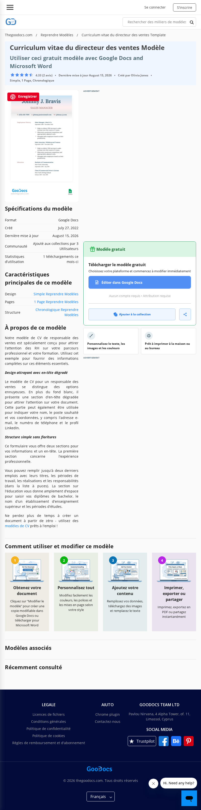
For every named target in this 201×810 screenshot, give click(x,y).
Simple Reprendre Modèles (56, 294)
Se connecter (155, 7)
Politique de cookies (48, 735)
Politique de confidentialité (48, 728)
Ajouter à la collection (135, 314)
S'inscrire (184, 7)
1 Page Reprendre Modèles (56, 301)
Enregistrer (27, 96)
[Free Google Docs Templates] (11, 22)
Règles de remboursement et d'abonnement (48, 742)
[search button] (191, 22)
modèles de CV (17, 526)
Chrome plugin (107, 714)
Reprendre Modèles (57, 35)
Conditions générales (48, 721)
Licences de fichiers (49, 714)
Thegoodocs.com (19, 35)
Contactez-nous (107, 721)
